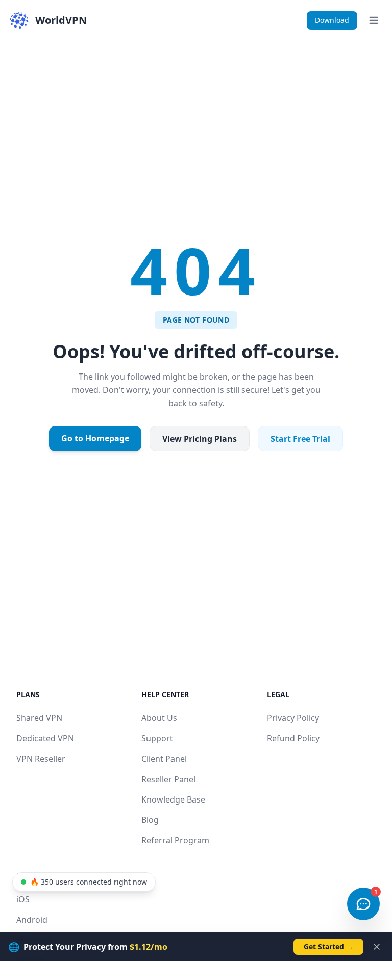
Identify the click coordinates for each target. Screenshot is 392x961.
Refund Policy (293, 738)
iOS (23, 899)
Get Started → (328, 946)
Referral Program (175, 840)
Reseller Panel (168, 779)
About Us (159, 718)
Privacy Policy (293, 718)
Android (31, 919)
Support (157, 738)
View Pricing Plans (199, 438)
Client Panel (164, 758)
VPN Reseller (40, 758)
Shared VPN (39, 718)
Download (332, 20)
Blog (150, 819)
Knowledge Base (173, 799)
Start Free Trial (300, 438)
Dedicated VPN (45, 738)
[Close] (377, 947)
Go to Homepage (95, 438)
